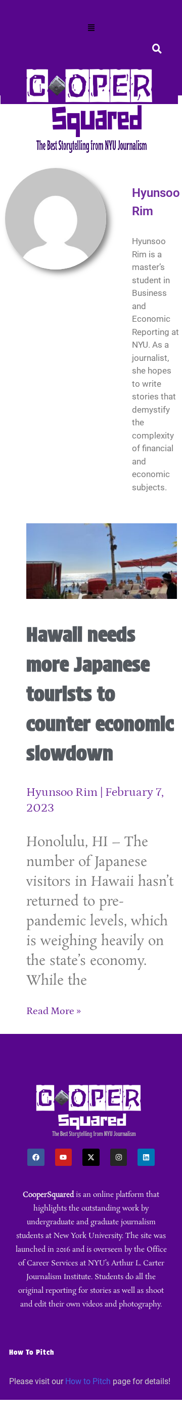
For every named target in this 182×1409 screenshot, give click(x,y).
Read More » (53, 1011)
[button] (91, 28)
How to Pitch (88, 1381)
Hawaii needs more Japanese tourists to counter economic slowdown (100, 694)
